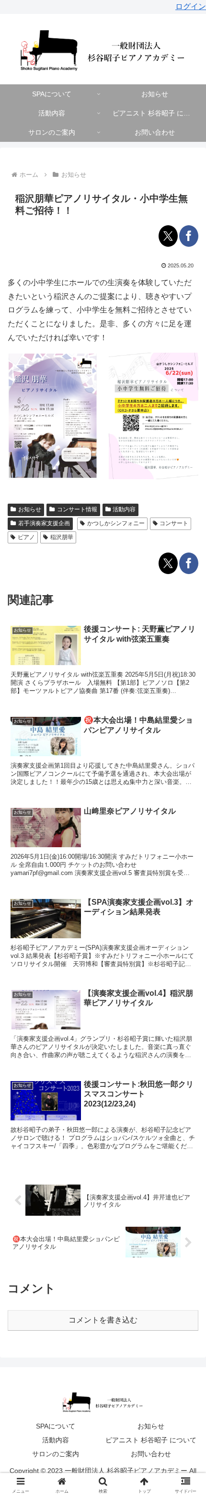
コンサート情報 (77, 509)
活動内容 (124, 509)
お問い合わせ (151, 1454)
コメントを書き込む (103, 1320)
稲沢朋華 (61, 537)
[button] (186, 1263)
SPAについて (55, 1426)
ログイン (190, 6)
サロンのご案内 (55, 1454)
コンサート (174, 523)
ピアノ (26, 537)
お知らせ (29, 509)
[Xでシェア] (168, 236)
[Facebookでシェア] (188, 236)
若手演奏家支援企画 (44, 523)
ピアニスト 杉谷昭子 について (150, 1440)
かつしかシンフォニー (116, 523)
